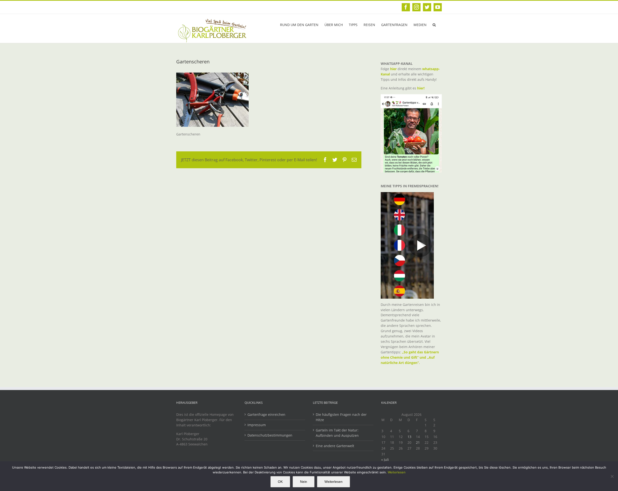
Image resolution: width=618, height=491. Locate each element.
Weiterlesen (397, 472)
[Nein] (612, 476)
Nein (303, 482)
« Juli (385, 459)
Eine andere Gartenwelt (335, 446)
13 (409, 436)
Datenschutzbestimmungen (269, 435)
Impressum (256, 425)
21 (418, 442)
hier (393, 69)
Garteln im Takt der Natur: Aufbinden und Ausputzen (337, 433)
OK (280, 482)
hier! (421, 88)
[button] (434, 24)
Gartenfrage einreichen (266, 414)
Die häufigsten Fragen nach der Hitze (341, 417)
